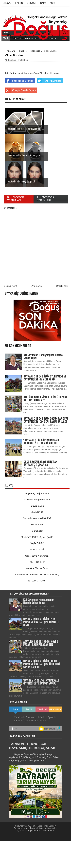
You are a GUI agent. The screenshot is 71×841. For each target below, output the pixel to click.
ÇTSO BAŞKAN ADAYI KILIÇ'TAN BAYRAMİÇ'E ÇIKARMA (40, 463)
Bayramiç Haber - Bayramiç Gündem (30, 828)
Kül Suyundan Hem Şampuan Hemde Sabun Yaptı (43, 356)
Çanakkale (31, 3)
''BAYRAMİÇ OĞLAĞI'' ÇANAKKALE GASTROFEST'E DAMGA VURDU (41, 441)
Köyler (43, 3)
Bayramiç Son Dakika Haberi (41, 830)
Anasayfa (7, 3)
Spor (52, 3)
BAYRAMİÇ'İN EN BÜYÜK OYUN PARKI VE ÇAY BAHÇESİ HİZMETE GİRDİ (44, 377)
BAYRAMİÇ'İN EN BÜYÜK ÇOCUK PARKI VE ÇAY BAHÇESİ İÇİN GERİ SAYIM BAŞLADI (45, 420)
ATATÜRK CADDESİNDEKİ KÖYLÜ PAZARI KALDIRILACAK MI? (45, 398)
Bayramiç (19, 3)
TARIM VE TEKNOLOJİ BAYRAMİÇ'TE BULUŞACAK (32, 746)
